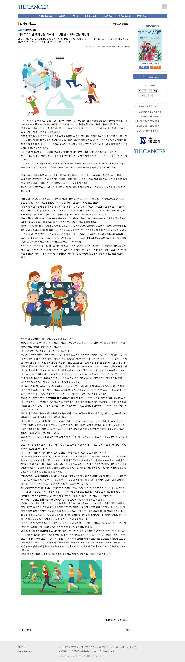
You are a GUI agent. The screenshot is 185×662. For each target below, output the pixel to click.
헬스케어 (62, 16)
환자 (145, 91)
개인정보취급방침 (25, 651)
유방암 (141, 95)
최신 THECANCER (150, 26)
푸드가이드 (107, 16)
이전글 (21, 630)
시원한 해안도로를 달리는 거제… (150, 112)
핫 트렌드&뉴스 (45, 16)
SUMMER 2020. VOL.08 (150, 64)
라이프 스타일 (125, 16)
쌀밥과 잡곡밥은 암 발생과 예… (149, 116)
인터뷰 (75, 16)
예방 (155, 91)
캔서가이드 (141, 16)
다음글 (28, 630)
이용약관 (21, 647)
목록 (127, 630)
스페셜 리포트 (90, 16)
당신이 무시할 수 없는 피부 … (148, 131)
